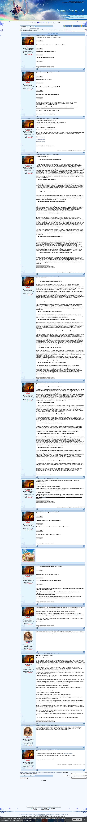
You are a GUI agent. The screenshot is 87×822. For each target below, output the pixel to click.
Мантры (66, 814)
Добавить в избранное (68, 17)
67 (58, 478)
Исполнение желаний (51, 814)
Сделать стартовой (79, 17)
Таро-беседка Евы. (68, 753)
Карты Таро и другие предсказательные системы (52, 29)
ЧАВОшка (39, 22)
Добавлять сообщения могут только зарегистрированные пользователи (43, 807)
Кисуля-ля (28, 35)
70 (58, 605)
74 (58, 749)
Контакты (50, 815)
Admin (35, 28)
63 (58, 118)
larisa (38, 28)
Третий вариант (40, 141)
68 (58, 511)
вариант (44, 497)
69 (58, 564)
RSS (83, 2)
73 (58, 725)
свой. (55, 129)
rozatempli (32, 28)
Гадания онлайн (60, 814)
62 (58, 71)
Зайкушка (28, 725)
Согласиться (77, 819)
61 (58, 35)
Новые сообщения (31, 22)
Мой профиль (70, 15)
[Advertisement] (11, 32)
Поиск (54, 22)
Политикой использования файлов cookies (21, 820)
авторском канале (77, 614)
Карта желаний (22, 814)
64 (58, 154)
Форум (65, 15)
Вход (83, 15)
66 (58, 382)
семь (46, 494)
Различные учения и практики (35, 29)
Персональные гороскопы (41, 815)
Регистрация (78, 15)
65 (58, 276)
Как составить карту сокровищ (33, 814)
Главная (61, 15)
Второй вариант (40, 139)
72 (58, 653)
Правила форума (48, 22)
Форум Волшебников (24, 29)
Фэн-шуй (43, 814)
